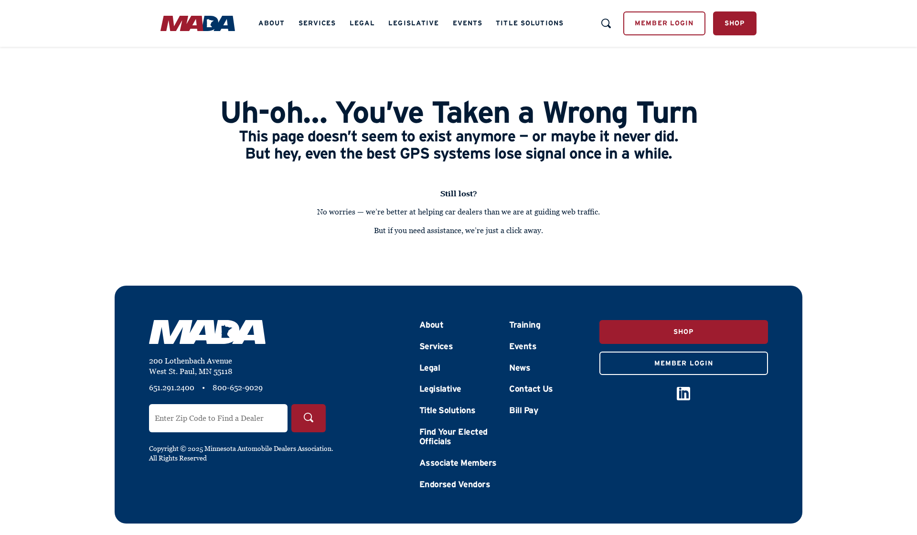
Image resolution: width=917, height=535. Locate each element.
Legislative (413, 23)
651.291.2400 (171, 387)
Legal (362, 23)
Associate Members (458, 463)
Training (524, 325)
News (519, 368)
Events (468, 23)
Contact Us (531, 389)
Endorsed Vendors (454, 484)
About (271, 23)
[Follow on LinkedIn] (683, 393)
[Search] (308, 418)
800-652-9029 (238, 387)
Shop (735, 23)
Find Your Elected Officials (453, 437)
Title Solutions (530, 23)
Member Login (664, 23)
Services (317, 23)
